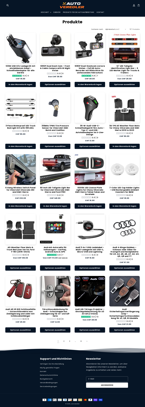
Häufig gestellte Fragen (50, 368)
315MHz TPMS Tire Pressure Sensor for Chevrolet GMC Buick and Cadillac (55, 128)
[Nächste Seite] (86, 341)
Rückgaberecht (46, 379)
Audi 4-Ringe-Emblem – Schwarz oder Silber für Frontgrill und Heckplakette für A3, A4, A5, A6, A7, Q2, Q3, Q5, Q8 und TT (124, 251)
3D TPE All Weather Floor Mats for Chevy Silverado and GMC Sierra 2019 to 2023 (124, 128)
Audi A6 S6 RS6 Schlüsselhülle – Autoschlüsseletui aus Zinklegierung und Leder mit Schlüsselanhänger (21, 312)
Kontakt (43, 371)
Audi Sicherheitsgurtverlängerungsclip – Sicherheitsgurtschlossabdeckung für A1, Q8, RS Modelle (124, 313)
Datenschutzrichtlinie (49, 375)
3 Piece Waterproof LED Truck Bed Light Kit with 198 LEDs (20, 127)
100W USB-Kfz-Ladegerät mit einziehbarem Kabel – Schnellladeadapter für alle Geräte (20, 69)
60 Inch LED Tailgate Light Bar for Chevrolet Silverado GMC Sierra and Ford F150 (55, 190)
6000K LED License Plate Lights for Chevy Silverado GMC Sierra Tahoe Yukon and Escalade (89, 191)
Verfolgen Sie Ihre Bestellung (52, 364)
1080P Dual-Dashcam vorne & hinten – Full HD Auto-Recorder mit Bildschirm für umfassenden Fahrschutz (90, 69)
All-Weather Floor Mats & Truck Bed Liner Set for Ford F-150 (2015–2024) (20, 249)
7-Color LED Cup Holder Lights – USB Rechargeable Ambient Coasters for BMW (124, 190)
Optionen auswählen (55, 84)
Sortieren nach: (97, 29)
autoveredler (75, 404)
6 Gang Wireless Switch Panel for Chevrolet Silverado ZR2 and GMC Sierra (20, 190)
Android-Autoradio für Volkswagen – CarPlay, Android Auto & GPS (55, 249)
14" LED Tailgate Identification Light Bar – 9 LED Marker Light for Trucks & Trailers (124, 69)
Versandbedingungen (49, 383)
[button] (7, 5)
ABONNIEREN (107, 385)
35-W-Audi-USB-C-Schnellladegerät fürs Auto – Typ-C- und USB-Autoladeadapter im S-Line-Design (89, 130)
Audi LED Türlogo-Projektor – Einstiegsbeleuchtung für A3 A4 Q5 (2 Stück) (89, 311)
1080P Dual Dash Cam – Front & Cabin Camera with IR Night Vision (55, 68)
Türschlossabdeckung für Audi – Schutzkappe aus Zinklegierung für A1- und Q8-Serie (55, 312)
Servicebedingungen (48, 386)
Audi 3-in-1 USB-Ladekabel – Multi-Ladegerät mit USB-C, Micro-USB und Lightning (90, 249)
